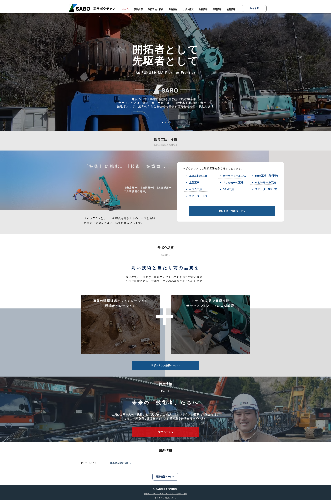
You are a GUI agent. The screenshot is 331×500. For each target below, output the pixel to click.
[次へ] (311, 72)
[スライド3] (168, 122)
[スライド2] (165, 122)
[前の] (19, 72)
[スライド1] (162, 122)
